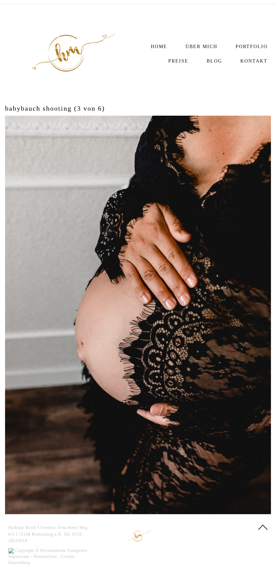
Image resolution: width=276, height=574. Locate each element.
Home (159, 46)
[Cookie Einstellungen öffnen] (15, 565)
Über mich (201, 46)
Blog (214, 61)
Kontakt (254, 61)
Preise (178, 61)
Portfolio (252, 46)
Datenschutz (45, 556)
